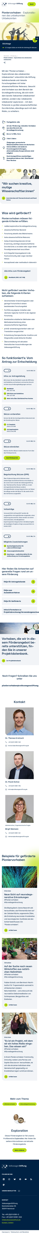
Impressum (5, 1232)
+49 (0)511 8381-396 (14, 786)
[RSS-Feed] (31, 1179)
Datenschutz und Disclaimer (20, 1232)
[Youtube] (25, 1179)
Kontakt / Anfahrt (7, 1222)
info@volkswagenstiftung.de (11, 1220)
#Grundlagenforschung (13, 902)
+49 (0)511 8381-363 (14, 742)
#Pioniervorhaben (11, 900)
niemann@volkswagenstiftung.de (18, 836)
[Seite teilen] (5, 62)
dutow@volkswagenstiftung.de (17, 789)
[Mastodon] (3, 1185)
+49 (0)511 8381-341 (14, 833)
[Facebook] (20, 1179)
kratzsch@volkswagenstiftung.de (18, 745)
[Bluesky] (14, 1179)
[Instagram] (9, 1179)
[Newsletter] (19, 1191)
